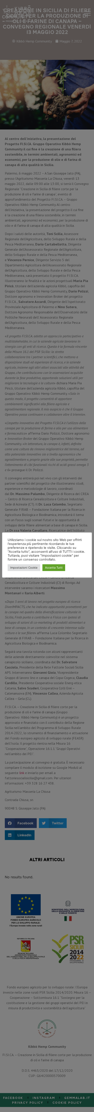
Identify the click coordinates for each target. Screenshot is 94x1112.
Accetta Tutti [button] (54, 567)
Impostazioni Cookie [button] (24, 567)
